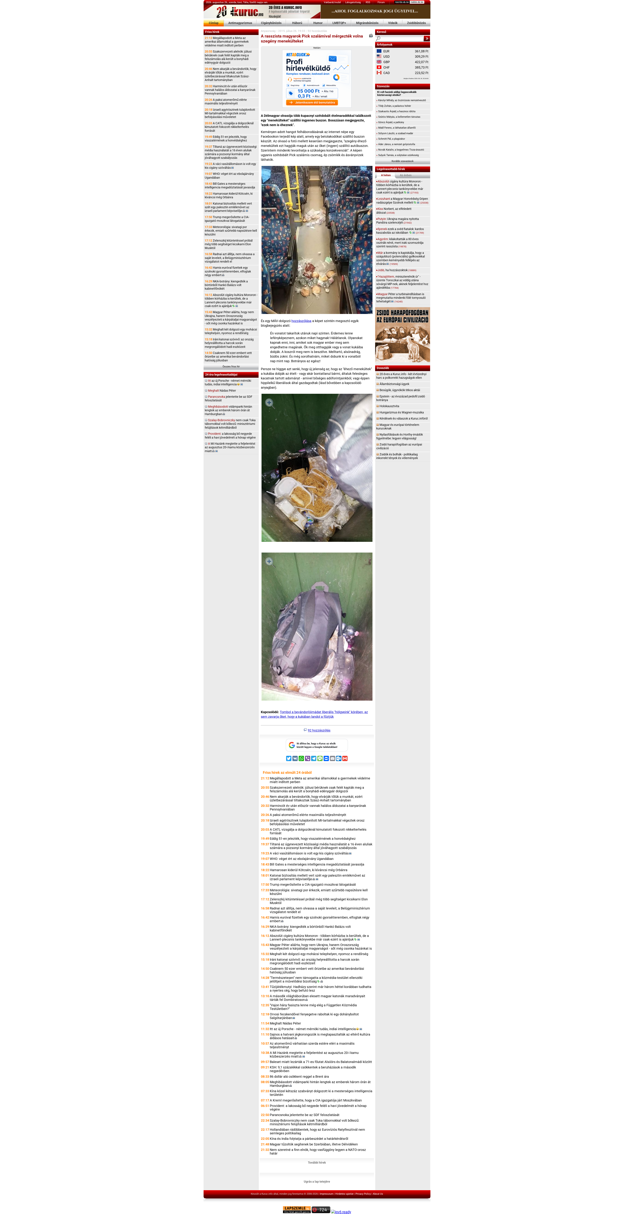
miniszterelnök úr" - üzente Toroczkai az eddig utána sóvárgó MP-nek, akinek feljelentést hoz (402, 282)
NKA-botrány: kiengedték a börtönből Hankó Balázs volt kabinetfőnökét (226, 285)
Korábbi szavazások (403, 161)
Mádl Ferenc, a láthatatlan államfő (396, 127)
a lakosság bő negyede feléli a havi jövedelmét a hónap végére (230, 435)
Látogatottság (353, 2)
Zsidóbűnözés (416, 23)
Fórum (381, 2)
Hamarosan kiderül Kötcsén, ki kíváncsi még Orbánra (229, 195)
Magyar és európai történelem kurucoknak (397, 426)
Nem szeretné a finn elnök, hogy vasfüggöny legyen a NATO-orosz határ (318, 1151)
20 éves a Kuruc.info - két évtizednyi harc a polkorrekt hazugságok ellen (401, 375)
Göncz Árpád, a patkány (390, 122)
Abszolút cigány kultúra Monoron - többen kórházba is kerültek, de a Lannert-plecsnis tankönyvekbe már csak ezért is (231, 300)
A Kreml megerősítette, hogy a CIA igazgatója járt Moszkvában (316, 1100)
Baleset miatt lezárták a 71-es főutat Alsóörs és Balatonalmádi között (321, 1062)
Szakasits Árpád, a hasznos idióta (395, 111)
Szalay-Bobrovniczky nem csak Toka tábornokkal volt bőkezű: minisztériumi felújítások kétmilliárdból (314, 1122)
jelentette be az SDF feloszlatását (228, 398)
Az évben (406, 175)
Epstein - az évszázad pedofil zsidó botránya (400, 398)
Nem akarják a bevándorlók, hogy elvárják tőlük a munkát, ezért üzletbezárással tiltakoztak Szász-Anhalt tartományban (230, 74)
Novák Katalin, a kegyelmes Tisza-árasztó (400, 149)
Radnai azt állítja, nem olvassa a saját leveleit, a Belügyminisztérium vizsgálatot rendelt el (230, 257)
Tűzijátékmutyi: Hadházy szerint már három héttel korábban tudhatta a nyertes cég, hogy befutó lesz (320, 988)
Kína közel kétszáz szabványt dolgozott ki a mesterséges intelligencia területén (321, 1093)
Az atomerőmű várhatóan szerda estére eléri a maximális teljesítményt (312, 1045)
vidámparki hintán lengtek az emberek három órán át (228, 410)
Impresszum (326, 1193)
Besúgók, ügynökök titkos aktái (400, 390)
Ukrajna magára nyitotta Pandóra (397, 220)
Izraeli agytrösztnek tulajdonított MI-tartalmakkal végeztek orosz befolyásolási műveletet (230, 113)
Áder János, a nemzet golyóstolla (395, 144)
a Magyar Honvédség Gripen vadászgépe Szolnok (402, 200)
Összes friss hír (231, 366)
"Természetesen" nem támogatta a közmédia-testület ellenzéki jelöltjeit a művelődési (316, 979)
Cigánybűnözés (271, 23)
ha (397, 270)
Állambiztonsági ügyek (394, 384)
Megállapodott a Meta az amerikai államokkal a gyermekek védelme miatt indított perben (227, 41)
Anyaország (268, 31)
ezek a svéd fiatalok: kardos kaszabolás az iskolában (400, 230)
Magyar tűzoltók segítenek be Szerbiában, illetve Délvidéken (314, 1144)
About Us (378, 1193)
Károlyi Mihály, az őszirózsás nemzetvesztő (401, 100)
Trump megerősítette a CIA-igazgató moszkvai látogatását (227, 218)
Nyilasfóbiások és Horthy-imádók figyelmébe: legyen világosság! (399, 436)
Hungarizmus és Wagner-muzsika (402, 412)
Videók (393, 23)
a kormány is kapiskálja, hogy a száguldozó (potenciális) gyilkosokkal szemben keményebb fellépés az (400, 258)
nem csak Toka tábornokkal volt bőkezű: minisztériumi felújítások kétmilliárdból (230, 423)
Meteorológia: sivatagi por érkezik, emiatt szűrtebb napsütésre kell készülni (231, 230)
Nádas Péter (222, 390)
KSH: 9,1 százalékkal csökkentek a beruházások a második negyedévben (313, 1069)
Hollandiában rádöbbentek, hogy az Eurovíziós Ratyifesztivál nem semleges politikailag (317, 1131)
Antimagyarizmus (240, 23)
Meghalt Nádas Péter (285, 1023)
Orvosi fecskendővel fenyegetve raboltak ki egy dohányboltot (314, 1016)
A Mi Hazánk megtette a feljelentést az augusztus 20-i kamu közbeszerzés (314, 1054)
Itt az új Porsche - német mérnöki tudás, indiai (313, 1029)
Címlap (213, 23)
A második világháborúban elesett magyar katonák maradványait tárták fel (317, 998)
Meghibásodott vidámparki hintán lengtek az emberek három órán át (320, 1084)
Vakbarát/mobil (332, 2)
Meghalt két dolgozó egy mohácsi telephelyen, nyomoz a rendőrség (231, 331)
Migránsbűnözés (367, 23)
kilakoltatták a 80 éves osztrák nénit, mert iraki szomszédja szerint (399, 242)
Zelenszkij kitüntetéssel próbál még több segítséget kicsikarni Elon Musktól (229, 244)
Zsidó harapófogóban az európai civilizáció (399, 446)
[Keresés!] (427, 38)
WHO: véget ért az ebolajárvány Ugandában (229, 175)
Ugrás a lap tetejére (317, 1181)
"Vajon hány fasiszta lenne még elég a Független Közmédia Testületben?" (313, 1007)
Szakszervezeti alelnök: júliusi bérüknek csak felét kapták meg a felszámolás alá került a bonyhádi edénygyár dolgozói (228, 57)
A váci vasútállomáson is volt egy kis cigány (230, 165)
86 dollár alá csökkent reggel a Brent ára (299, 1077)
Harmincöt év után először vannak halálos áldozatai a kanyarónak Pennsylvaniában (230, 89)
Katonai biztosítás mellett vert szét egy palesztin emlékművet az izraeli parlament (228, 207)
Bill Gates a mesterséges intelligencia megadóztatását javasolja (230, 185)
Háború (297, 23)
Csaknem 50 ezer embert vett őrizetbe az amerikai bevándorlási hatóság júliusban (228, 356)
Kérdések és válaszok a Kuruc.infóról (404, 418)
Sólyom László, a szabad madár (394, 133)
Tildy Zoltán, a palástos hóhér (393, 105)
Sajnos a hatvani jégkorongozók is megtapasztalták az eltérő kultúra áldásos (320, 1036)
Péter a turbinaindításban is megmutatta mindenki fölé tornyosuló (401, 297)
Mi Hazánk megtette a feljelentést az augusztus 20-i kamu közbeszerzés (230, 447)
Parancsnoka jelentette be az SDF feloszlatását (304, 1115)
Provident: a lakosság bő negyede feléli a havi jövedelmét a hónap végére (318, 1107)
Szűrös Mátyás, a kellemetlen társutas (398, 116)
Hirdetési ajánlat (344, 1193)
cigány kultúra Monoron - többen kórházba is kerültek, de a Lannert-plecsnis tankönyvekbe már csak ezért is (399, 187)
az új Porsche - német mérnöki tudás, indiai (228, 382)
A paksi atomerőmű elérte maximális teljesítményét (226, 101)
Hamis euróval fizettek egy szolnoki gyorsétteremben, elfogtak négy (228, 271)
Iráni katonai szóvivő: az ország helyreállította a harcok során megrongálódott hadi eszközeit (229, 343)
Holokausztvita (389, 406)
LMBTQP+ (339, 23)
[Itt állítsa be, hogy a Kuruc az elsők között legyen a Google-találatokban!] (317, 750)
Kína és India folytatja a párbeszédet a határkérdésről (309, 1139)
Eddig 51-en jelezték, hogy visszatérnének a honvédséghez (226, 138)
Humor (318, 23)
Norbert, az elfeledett (393, 210)
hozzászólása (301, 321)
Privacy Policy (363, 1193)
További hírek (317, 1162)
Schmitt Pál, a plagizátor (390, 138)
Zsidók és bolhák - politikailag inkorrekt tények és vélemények (397, 456)
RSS (368, 2)
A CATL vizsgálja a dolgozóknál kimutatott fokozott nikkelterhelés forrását (229, 126)
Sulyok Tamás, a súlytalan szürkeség (397, 155)
